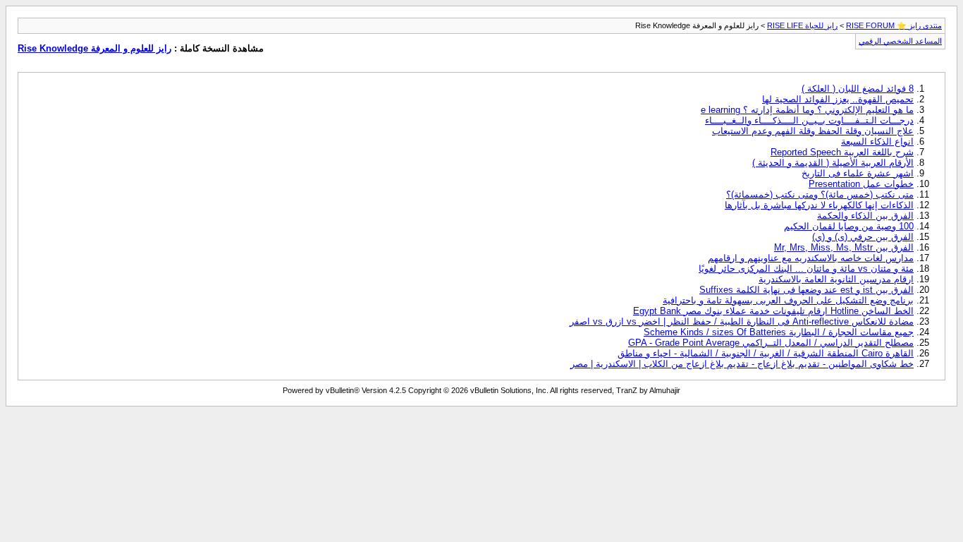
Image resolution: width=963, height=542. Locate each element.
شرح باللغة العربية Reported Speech (842, 152)
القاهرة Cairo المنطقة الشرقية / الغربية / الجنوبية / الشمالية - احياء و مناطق (766, 353)
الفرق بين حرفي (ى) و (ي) (863, 236)
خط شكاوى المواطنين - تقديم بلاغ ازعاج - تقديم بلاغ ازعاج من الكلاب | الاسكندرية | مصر (742, 364)
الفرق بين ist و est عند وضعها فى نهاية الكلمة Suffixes (806, 289)
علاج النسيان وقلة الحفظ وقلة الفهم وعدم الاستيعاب (813, 131)
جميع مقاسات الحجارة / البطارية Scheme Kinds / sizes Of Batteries (779, 332)
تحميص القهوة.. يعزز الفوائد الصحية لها (838, 99)
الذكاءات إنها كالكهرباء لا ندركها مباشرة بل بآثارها (819, 205)
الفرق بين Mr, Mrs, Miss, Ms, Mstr (844, 247)
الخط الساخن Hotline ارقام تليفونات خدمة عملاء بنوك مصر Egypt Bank (773, 311)
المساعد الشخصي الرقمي (900, 41)
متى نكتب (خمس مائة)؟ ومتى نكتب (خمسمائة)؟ (820, 194)
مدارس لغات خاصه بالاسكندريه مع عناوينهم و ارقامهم (811, 258)
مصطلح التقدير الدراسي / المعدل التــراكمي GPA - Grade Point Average (771, 342)
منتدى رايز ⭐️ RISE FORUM (894, 25)
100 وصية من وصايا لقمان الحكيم (849, 226)
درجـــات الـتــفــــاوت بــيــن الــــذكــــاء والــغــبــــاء (809, 120)
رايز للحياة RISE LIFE (802, 25)
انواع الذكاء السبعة (877, 141)
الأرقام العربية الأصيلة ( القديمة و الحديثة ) (833, 162)
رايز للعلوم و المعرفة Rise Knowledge (94, 48)
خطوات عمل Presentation (861, 184)
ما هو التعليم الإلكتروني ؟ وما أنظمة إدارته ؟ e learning (807, 109)
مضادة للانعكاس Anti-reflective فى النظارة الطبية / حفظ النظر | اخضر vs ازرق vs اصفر (742, 321)
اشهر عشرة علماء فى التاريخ (858, 173)
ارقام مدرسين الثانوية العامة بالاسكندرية (836, 279)
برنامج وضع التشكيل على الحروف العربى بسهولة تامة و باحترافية (788, 300)
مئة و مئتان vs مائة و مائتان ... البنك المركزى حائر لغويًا (806, 268)
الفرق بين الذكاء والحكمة (865, 215)
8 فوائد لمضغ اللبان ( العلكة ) (858, 88)
